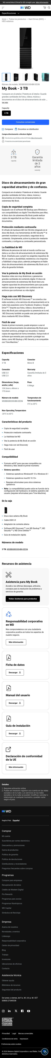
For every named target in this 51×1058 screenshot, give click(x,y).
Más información (42, 2)
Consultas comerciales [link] (25, 122)
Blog (4, 950)
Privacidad (6, 1033)
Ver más (5, 102)
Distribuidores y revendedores (14, 864)
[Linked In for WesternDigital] (9, 1011)
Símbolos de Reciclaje (11, 913)
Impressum (24, 1039)
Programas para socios (11, 899)
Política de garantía (10, 854)
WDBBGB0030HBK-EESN (17, 549)
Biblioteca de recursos (11, 985)
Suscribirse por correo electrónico (16, 841)
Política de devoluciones (12, 859)
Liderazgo (6, 936)
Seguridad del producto (11, 990)
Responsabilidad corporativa (14, 941)
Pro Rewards (7, 894)
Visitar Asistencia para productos (23, 599)
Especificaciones (9, 13)
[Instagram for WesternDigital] (3, 1011)
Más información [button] (36, 138)
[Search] (49, 7)
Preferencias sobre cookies (11, 1044)
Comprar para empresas (12, 880)
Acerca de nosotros (10, 927)
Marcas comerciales (25, 1033)
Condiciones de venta (10, 1039)
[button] (6, 77)
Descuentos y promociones (13, 845)
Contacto (5, 968)
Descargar (13, 672)
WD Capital (6, 908)
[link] (7, 129)
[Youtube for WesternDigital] (28, 1011)
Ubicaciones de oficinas (12, 964)
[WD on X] (16, 1011)
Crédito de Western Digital (12, 890)
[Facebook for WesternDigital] (22, 1011)
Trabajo (5, 955)
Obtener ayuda (8, 980)
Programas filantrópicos (12, 903)
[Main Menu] (3, 8)
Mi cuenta (6, 836)
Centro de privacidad (10, 945)
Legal (14, 1033)
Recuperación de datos (11, 885)
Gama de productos (10, 850)
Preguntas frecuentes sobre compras (17, 868)
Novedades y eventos (11, 932)
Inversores (6, 959)
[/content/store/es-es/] (25, 7)
